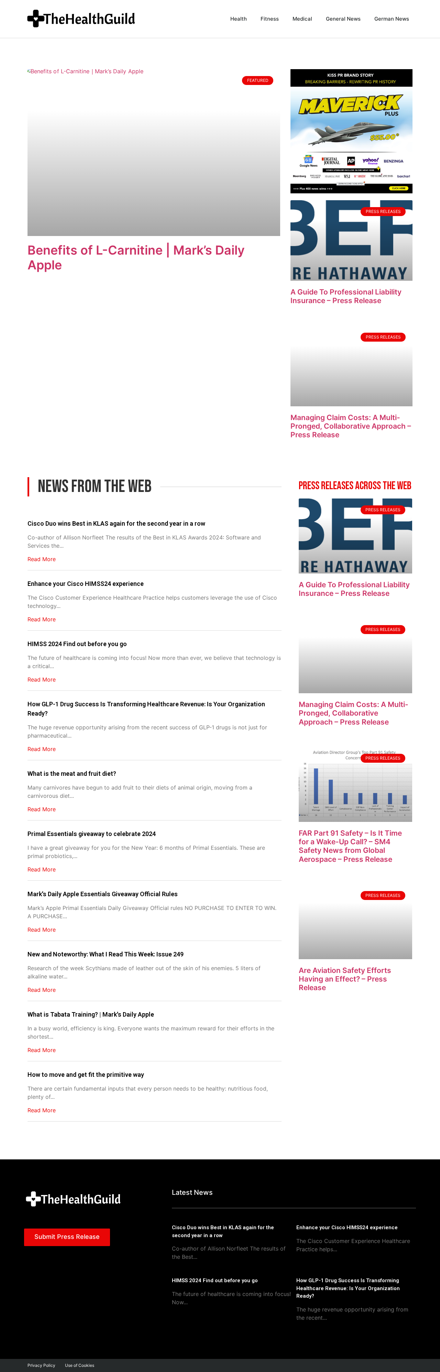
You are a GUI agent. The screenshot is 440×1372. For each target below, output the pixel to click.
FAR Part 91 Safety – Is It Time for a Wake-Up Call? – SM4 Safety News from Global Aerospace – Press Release (350, 846)
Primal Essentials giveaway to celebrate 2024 (92, 833)
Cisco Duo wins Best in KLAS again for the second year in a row (116, 523)
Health (238, 18)
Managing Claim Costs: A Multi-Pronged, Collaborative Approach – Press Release (350, 426)
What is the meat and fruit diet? (72, 773)
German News (391, 18)
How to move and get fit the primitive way (86, 1074)
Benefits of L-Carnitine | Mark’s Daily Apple (136, 257)
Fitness (270, 18)
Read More (42, 559)
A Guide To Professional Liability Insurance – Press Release (346, 296)
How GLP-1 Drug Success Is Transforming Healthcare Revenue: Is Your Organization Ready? (146, 708)
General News (343, 18)
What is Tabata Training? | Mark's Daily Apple (91, 1014)
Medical (302, 18)
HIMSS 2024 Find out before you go (77, 643)
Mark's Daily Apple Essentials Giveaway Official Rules (103, 894)
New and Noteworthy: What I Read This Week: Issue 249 (106, 954)
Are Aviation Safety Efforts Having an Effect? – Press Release (345, 979)
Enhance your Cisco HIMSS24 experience (86, 583)
